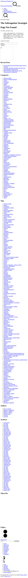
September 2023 (7, 464)
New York (5, 93)
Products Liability (7, 78)
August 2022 (6, 481)
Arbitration (5, 95)
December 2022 (7, 476)
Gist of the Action (7, 307)
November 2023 (7, 461)
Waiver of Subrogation (8, 125)
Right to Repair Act (7, 193)
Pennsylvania (6, 91)
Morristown (6, 546)
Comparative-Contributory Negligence (12, 154)
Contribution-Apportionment (9, 156)
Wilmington (6, 554)
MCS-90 (5, 401)
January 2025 (6, 443)
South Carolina (6, 140)
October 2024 (6, 447)
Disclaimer (5, 568)
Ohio (4, 340)
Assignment (6, 158)
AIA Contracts (6, 108)
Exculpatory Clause (7, 368)
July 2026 (5, 424)
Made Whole (6, 179)
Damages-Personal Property (9, 130)
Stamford (5, 551)
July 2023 (5, 466)
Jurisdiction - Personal (8, 285)
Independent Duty (7, 339)
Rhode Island (6, 152)
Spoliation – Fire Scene (8, 363)
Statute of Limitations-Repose (10, 79)
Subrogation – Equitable (8, 183)
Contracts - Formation (8, 330)
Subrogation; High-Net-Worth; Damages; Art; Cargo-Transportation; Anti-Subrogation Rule (13, 354)
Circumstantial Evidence (9, 268)
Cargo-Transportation (8, 398)
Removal (5, 350)
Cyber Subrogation (7, 287)
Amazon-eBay (6, 211)
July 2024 (5, 451)
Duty (4, 190)
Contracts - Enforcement (9, 266)
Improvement (6, 226)
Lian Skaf (5, 416)
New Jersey (6, 106)
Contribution (6, 400)
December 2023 (7, 460)
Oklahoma (5, 170)
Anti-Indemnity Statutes (8, 393)
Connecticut (6, 309)
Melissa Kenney (7, 414)
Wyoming (5, 169)
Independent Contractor (8, 379)
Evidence (5, 96)
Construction (6, 184)
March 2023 (6, 472)
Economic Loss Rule (8, 92)
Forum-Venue (6, 394)
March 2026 (6, 429)
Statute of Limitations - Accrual (10, 317)
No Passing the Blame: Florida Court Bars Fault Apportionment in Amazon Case (14, 69)
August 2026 (6, 422)
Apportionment (6, 304)
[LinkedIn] (5, 533)
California (5, 134)
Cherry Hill (6, 545)
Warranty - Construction (8, 389)
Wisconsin (5, 336)
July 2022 (5, 482)
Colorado (5, 138)
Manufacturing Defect (8, 346)
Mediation (5, 283)
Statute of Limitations (8, 210)
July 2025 (5, 437)
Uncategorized (6, 126)
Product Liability (7, 157)
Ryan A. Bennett (7, 408)
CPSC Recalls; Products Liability (11, 257)
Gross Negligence (7, 370)
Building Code (6, 195)
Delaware (5, 180)
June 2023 (5, 468)
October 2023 (6, 463)
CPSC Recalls (6, 86)
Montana (5, 188)
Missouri (5, 160)
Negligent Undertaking (8, 301)
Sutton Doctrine (7, 123)
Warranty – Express (7, 396)
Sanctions (5, 362)
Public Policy (6, 162)
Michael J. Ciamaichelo (8, 410)
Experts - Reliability (7, 99)
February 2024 (6, 457)
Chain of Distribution (8, 240)
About (4, 8)
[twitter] (4, 558)
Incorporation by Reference (9, 293)
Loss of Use (6, 259)
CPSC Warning (6, 151)
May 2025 (5, 438)
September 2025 (7, 434)
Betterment (5, 233)
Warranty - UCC (7, 118)
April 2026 (5, 427)
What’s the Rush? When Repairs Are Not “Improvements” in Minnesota (12, 71)
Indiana (5, 109)
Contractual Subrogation (9, 173)
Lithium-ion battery (7, 357)
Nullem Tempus (7, 253)
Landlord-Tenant (7, 122)
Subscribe (5, 566)
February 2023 (6, 473)
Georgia (5, 175)
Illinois (5, 117)
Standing (5, 374)
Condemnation (6, 148)
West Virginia (6, 167)
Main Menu (9, 5)
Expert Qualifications (8, 326)
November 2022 (7, 477)
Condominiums (6, 328)
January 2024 (6, 459)
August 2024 (6, 450)
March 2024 (6, 456)
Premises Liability (7, 186)
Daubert (5, 249)
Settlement (5, 182)
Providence (6, 550)
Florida (5, 84)
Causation (5, 144)
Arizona (5, 80)
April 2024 (5, 455)
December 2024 (7, 444)
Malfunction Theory (8, 278)
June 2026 (5, 425)
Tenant (5, 197)
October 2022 (6, 478)
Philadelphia (6, 548)
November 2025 (7, 433)
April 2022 (5, 486)
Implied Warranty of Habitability (10, 388)
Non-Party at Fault (7, 331)
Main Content (4, 5)
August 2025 (6, 435)
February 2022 (6, 489)
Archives (5, 9)
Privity (4, 191)
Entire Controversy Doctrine (9, 345)
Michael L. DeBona (7, 411)
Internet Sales (6, 358)
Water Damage (6, 324)
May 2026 (5, 426)
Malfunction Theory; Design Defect (11, 337)
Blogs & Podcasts (7, 11)
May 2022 (5, 485)
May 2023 (5, 469)
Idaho (4, 128)
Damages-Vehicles (7, 279)
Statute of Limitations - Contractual (11, 302)
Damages (5, 105)
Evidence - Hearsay (7, 332)
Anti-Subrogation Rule (8, 121)
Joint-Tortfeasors (7, 391)
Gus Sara (5, 415)
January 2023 (6, 474)
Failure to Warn (6, 250)
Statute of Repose (7, 216)
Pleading (5, 349)
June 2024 (5, 452)
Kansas (5, 114)
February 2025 (6, 442)
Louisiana (5, 131)
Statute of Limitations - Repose (10, 385)
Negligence (6, 100)
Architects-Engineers (8, 232)
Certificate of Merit (7, 132)
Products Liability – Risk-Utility (10, 356)
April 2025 (5, 439)
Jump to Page (4, 539)
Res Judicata (6, 165)
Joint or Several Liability (9, 187)
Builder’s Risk (6, 365)
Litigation (5, 89)
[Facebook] (5, 537)
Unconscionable (7, 341)
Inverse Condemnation (8, 315)
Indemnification (7, 141)
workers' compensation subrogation (11, 333)
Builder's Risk (6, 171)
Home (4, 564)
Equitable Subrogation (8, 174)
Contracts (5, 83)
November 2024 (7, 446)
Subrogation (6, 82)
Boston (5, 543)
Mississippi (5, 178)
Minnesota (5, 97)
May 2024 (5, 453)
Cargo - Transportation (8, 143)
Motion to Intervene (7, 348)
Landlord (5, 196)
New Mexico (6, 192)
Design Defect (6, 310)
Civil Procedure (7, 164)
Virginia (5, 139)
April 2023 (5, 470)
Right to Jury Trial (7, 112)
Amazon (5, 327)
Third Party (6, 375)
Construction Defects (8, 87)
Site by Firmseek (7, 572)
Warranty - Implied (7, 335)
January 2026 (6, 430)
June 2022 (5, 483)
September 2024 (7, 448)
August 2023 (6, 465)
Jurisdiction (6, 135)
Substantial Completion (8, 402)
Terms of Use (7, 576)
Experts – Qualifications (8, 319)
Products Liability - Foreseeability (11, 397)
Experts (5, 102)
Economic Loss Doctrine (9, 219)
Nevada (5, 113)
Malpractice (6, 145)
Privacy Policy (6, 569)
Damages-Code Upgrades (9, 384)
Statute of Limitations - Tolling (10, 306)
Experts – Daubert (7, 88)
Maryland (5, 136)
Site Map (5, 567)
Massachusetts (6, 127)
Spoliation (5, 147)
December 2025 (7, 431)
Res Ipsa (5, 380)
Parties (4, 161)
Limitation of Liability (8, 119)
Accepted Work (7, 376)
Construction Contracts (8, 207)
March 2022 (6, 487)
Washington (6, 387)
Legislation (5, 115)
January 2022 (6, 490)
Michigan (5, 153)
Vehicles (5, 261)
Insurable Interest (7, 177)
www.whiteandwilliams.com (9, 12)
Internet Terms (6, 110)
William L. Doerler (7, 412)
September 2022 (7, 479)
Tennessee (5, 149)
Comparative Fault (7, 104)
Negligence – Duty (7, 300)
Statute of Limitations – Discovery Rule (12, 265)
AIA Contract (6, 254)
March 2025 (6, 440)
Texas (4, 101)
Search (2, 43)
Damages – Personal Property (10, 166)
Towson (5, 552)
